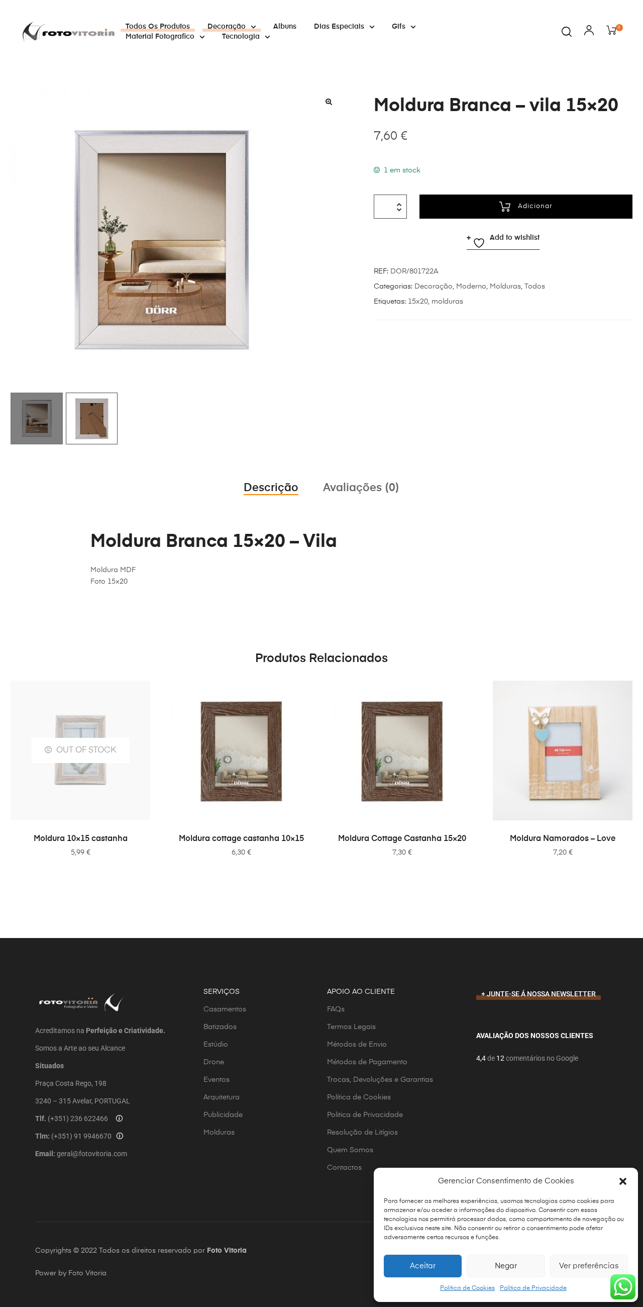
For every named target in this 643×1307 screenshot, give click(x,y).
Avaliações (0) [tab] (361, 488)
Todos (534, 286)
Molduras (505, 286)
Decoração (226, 26)
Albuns (284, 26)
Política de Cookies (467, 1288)
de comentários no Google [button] (532, 1058)
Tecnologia (241, 36)
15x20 (418, 301)
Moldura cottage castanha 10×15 (241, 839)
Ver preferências (589, 1266)
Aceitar (423, 1266)
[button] (623, 1181)
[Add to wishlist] (298, 693)
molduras (447, 301)
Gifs (398, 26)
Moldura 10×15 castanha (81, 839)
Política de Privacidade (533, 1288)
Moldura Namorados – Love (562, 839)
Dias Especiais (339, 26)
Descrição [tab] (271, 488)
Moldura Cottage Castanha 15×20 (402, 839)
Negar (506, 1266)
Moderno (471, 286)
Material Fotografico (160, 36)
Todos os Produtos (158, 26)
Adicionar (535, 206)
